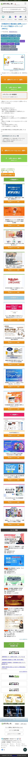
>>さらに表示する (23, 671)
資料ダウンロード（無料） (15, 79)
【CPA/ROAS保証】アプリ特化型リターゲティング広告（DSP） (14, 289)
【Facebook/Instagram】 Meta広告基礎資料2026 (14, 499)
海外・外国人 (4, 35)
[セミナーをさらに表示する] (14, 639)
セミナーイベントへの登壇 (14, 733)
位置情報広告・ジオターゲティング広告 (10, 41)
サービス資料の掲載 (14, 730)
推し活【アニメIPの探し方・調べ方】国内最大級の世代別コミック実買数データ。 (14, 476)
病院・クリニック (5, 46)
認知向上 (12, 43)
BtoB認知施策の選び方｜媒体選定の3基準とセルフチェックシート (14, 405)
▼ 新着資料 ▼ (14, 298)
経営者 (18, 35)
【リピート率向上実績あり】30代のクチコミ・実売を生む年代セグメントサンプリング (14, 316)
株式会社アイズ (12, 738)
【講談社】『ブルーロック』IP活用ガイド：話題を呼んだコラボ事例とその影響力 (14, 521)
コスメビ (18, 745)
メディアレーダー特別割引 (14, 645)
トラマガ (18, 744)
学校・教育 (13, 46)
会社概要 (3, 742)
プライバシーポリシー (17, 742)
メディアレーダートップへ (7, 719)
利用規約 (17, 723)
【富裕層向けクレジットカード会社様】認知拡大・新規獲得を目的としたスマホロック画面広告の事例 (14, 221)
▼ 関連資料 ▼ (14, 179)
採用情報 (9, 742)
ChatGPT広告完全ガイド (14, 432)
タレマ (23, 744)
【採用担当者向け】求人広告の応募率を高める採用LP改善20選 (14, 339)
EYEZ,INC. (14, 755)
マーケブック (4, 745)
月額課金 (17, 43)
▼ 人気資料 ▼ (14, 414)
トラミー (12, 744)
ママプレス (13, 745)
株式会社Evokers (13, 31)
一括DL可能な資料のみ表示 (8, 12)
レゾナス (3, 747)
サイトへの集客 (4, 43)
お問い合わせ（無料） (15, 88)
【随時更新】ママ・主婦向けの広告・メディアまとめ (13, 656)
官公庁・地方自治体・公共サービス (9, 49)
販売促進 (22, 41)
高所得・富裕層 (12, 35)
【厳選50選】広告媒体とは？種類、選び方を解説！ (13, 659)
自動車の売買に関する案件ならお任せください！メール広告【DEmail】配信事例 (14, 361)
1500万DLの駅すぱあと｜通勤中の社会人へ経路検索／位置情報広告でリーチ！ (14, 198)
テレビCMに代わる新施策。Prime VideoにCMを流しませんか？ (14, 244)
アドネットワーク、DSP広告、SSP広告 (10, 38)
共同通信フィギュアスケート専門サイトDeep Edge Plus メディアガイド (14, 383)
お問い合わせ (24, 723)
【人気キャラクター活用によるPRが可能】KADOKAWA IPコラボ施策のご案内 (14, 454)
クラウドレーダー (5, 744)
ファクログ (24, 745)
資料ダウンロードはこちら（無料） (15, 150)
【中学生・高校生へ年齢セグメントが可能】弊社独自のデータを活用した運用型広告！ (14, 266)
